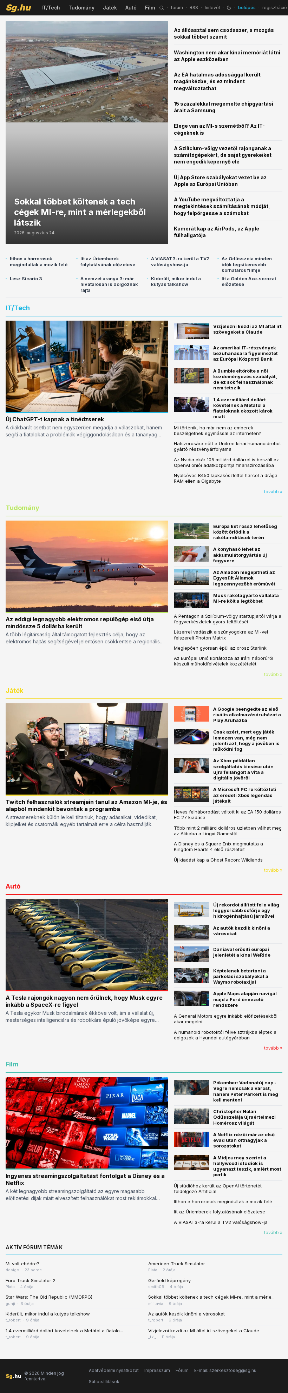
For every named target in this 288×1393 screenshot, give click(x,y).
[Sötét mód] (229, 7)
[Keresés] (161, 7)
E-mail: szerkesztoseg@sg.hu (225, 1370)
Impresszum (157, 1370)
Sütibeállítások (104, 1381)
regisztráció (274, 7)
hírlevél (212, 7)
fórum (177, 7)
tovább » (273, 491)
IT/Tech (50, 8)
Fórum (182, 1370)
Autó (131, 8)
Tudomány (81, 8)
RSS (194, 7)
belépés (247, 7)
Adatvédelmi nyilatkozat (114, 1370)
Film (150, 8)
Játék (110, 8)
